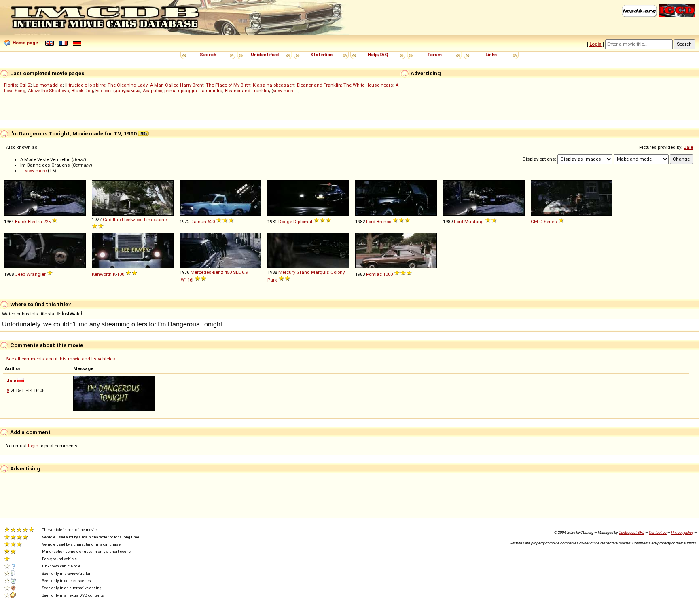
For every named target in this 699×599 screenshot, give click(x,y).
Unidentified (265, 54)
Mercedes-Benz (207, 272)
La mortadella (48, 85)
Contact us (658, 532)
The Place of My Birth (228, 85)
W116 (186, 280)
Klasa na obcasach (273, 85)
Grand (303, 272)
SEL (237, 272)
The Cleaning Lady (128, 85)
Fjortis (10, 85)
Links (491, 54)
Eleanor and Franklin (247, 90)
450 (228, 272)
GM (534, 221)
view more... (285, 90)
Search (208, 54)
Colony (337, 272)
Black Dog (82, 90)
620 (211, 221)
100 (120, 274)
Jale (688, 147)
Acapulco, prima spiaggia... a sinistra (182, 90)
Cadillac (112, 219)
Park (272, 280)
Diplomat (302, 221)
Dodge (285, 221)
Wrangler (36, 274)
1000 (388, 274)
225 (47, 221)
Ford (370, 221)
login (33, 446)
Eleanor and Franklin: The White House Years (345, 85)
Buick (21, 221)
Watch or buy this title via (28, 314)
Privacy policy (682, 532)
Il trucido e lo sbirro (85, 85)
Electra (35, 221)
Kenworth (102, 274)
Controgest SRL (631, 532)
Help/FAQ (378, 54)
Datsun (198, 221)
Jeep (20, 274)
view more (36, 171)
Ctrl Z (25, 85)
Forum (435, 54)
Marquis (320, 272)
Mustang (474, 221)
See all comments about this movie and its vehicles (60, 359)
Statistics (321, 54)
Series (550, 221)
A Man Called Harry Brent (176, 85)
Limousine (155, 219)
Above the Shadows (48, 90)
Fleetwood (132, 219)
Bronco (384, 221)
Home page (25, 43)
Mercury (286, 272)
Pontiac (374, 274)
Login (595, 44)
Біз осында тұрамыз (117, 90)
